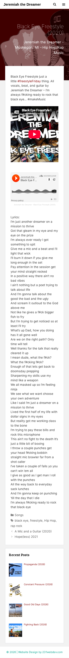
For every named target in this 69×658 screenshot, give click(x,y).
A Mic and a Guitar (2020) (33, 531)
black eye (21, 520)
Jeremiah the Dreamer (22, 4)
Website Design (28, 652)
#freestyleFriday (29, 81)
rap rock (16, 526)
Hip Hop (50, 520)
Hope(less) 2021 (26, 536)
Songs (19, 515)
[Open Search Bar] (54, 4)
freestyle (36, 520)
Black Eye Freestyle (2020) (44, 205)
